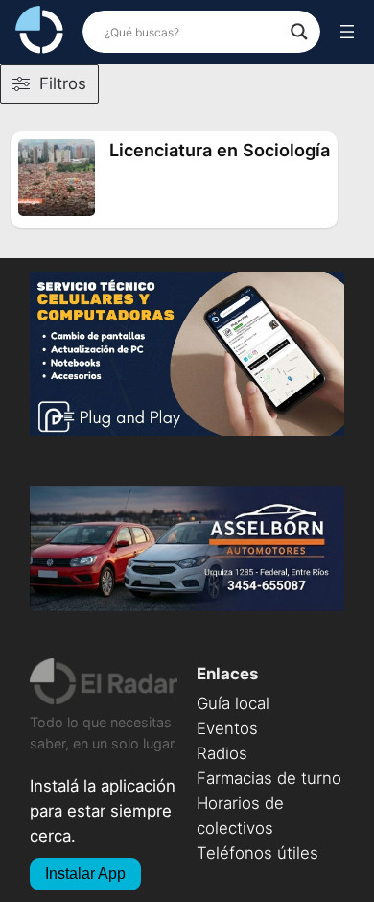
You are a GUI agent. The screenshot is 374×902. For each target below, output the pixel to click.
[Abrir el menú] (347, 31)
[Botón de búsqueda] (299, 31)
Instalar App (85, 874)
